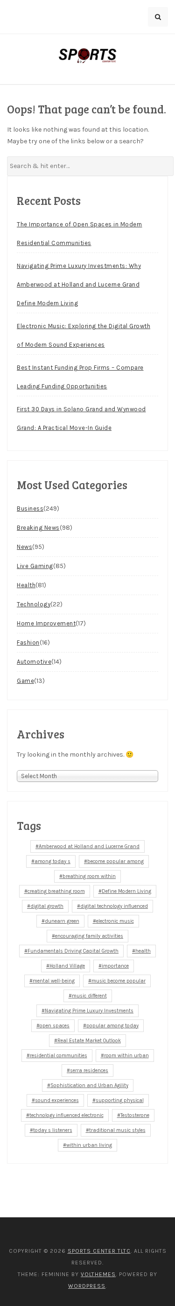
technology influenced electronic (66, 1115)
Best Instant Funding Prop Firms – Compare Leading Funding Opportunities (80, 377)
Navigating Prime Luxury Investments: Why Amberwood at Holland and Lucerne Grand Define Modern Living (79, 284)
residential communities (58, 1056)
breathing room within (89, 876)
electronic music (115, 921)
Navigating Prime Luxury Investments (89, 1011)
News (24, 546)
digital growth (46, 906)
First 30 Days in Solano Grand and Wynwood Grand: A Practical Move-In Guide (81, 418)
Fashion (28, 642)
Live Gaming (35, 565)
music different (89, 996)
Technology (33, 604)
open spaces (55, 1026)
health (143, 951)
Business (30, 508)
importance (115, 966)
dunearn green (62, 921)
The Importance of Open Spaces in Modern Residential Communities (79, 233)
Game (25, 680)
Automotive (34, 661)
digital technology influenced (114, 906)
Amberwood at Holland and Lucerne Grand (89, 846)
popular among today (112, 1026)
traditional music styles (117, 1130)
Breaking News (38, 527)
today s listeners (52, 1130)
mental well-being (54, 981)
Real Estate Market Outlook (89, 1041)
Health (26, 585)
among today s (52, 861)
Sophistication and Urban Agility (89, 1085)
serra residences (89, 1070)
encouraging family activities (89, 936)
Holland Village (67, 966)
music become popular (118, 981)
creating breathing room (56, 891)
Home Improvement (46, 623)
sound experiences (57, 1100)
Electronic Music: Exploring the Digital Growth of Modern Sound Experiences (83, 335)
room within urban (126, 1056)
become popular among (115, 861)
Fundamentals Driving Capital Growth (73, 951)
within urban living (89, 1145)
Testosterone (134, 1115)
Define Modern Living (126, 891)
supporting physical (120, 1100)
